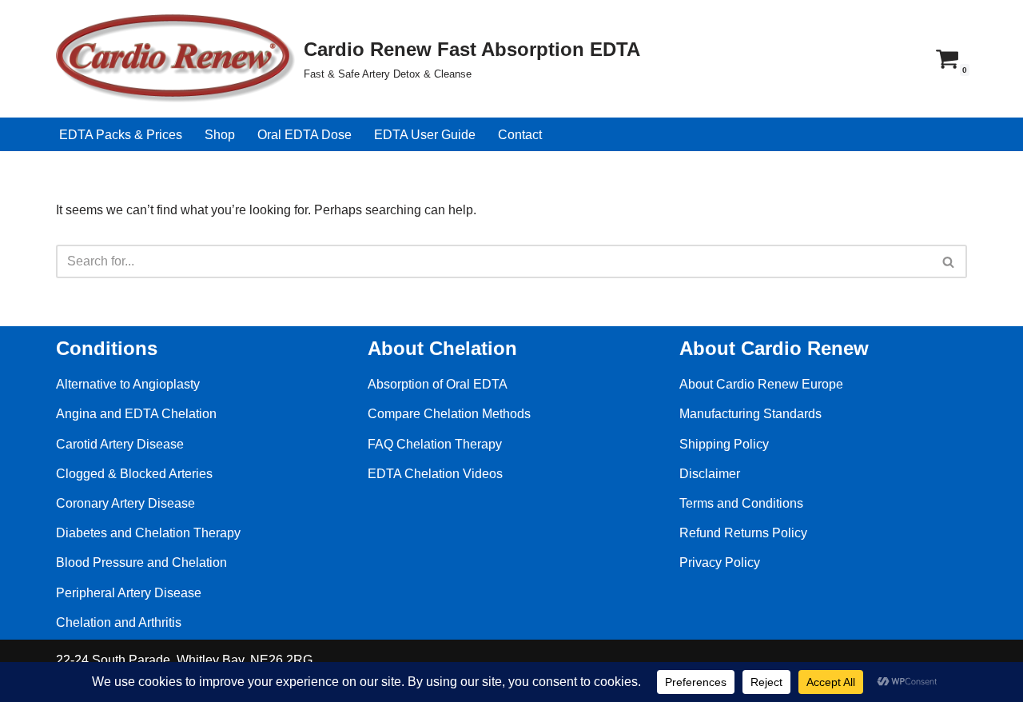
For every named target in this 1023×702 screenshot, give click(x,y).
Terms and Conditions (741, 503)
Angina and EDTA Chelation (136, 414)
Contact (520, 135)
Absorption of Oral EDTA (438, 384)
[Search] (949, 261)
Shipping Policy (724, 444)
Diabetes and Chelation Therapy (148, 533)
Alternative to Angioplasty (128, 384)
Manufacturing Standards (750, 414)
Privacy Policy (719, 562)
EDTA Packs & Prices (120, 135)
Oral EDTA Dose (304, 135)
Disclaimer (709, 474)
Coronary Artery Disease (125, 503)
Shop (220, 135)
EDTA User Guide (425, 135)
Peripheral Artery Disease (128, 593)
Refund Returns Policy (743, 533)
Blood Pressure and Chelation (141, 562)
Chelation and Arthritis (118, 622)
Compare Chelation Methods (449, 414)
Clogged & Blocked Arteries (134, 474)
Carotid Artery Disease (120, 444)
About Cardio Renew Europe (761, 384)
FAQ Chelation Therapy (435, 444)
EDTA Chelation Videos (435, 474)
